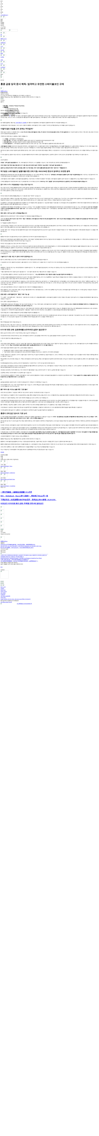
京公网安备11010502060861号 (24, 603)
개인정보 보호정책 (5, 596)
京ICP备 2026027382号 (6, 602)
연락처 (2, 588)
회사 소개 (3, 587)
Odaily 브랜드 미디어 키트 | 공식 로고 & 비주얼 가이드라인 (16, 599)
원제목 (2, 452)
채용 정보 (3, 590)
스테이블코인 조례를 (20, 122)
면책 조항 (3, 597)
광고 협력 (3, 593)
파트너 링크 (4, 591)
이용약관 (3, 594)
